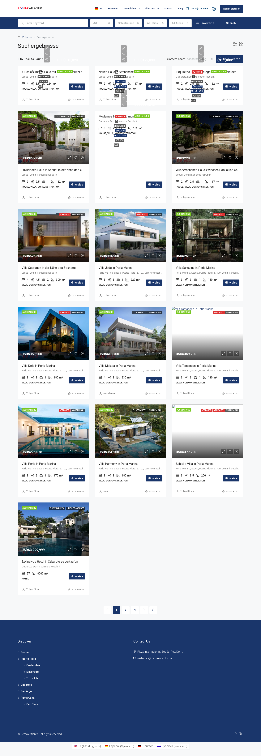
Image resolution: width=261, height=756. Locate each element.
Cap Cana (32, 704)
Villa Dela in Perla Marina (38, 366)
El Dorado (32, 671)
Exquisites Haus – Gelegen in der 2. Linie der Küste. (210, 72)
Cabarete (26, 684)
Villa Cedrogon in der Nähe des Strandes (49, 268)
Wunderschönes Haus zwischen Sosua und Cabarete (211, 170)
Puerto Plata (28, 658)
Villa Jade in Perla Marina (115, 268)
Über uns (150, 8)
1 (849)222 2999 (199, 8)
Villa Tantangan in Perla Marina (196, 366)
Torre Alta (32, 678)
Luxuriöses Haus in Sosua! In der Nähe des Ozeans (56, 170)
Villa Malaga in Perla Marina (117, 366)
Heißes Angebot (75, 508)
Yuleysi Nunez (33, 99)
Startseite (113, 8)
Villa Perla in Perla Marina (39, 464)
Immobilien (130, 8)
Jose (105, 491)
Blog (180, 8)
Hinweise (77, 86)
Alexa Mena (109, 393)
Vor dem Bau (78, 116)
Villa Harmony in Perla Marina (118, 464)
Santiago (26, 691)
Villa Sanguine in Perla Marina (195, 268)
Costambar (33, 665)
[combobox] (101, 23)
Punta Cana (28, 697)
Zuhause (27, 37)
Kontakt (169, 8)
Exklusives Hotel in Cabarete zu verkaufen (50, 561)
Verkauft (197, 72)
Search (231, 23)
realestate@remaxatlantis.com (155, 658)
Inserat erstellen (231, 8)
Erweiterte (207, 23)
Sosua (25, 652)
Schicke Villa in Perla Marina (194, 464)
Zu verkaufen (62, 116)
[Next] (144, 610)
